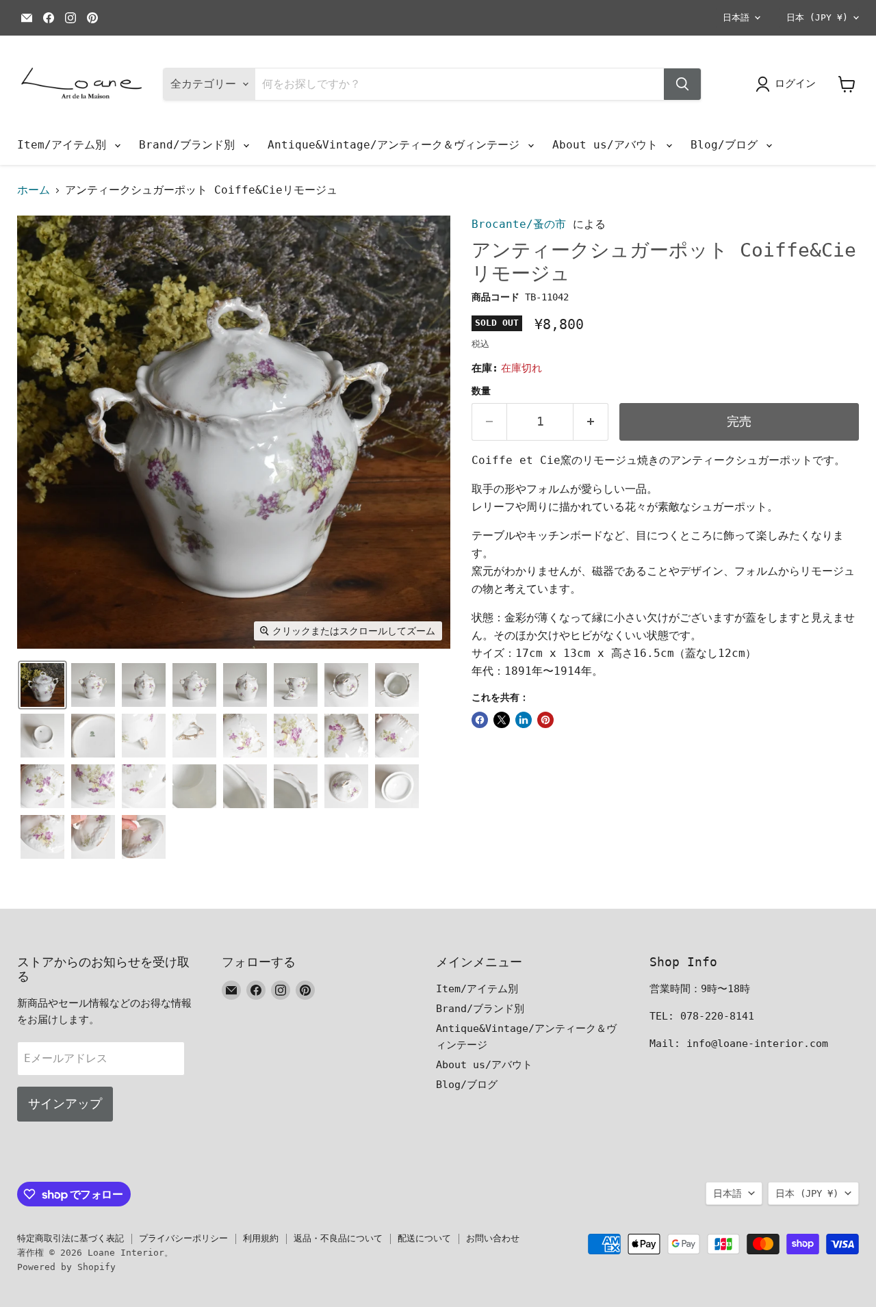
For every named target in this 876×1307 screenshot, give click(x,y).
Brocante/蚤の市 (519, 224)
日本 (817, 17)
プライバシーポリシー (183, 1238)
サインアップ (65, 1103)
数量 (481, 390)
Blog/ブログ (727, 144)
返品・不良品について (338, 1238)
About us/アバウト (608, 144)
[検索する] (682, 84)
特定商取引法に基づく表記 (70, 1238)
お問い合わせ (492, 1238)
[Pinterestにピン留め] (545, 720)
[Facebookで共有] (480, 720)
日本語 (736, 17)
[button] (42, 685)
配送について (424, 1238)
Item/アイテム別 (65, 144)
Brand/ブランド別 (190, 144)
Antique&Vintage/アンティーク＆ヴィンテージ (397, 144)
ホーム (33, 190)
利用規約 (261, 1238)
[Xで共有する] (501, 720)
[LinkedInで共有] (523, 720)
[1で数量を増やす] (591, 422)
